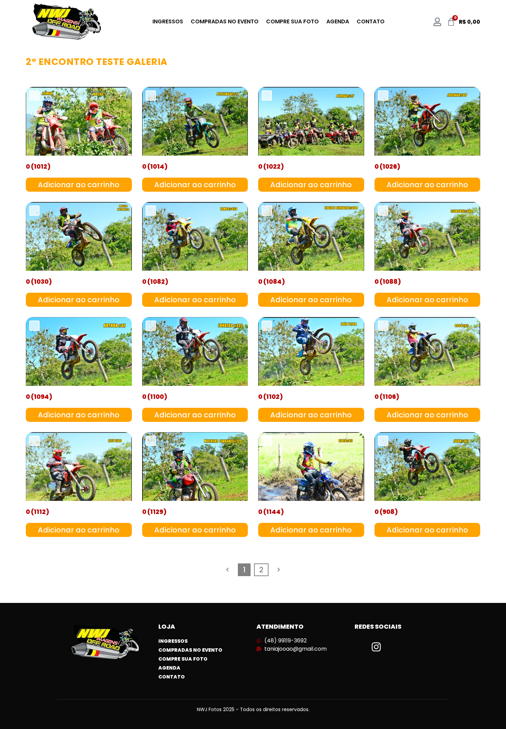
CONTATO (370, 21)
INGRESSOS (167, 21)
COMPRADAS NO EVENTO (225, 21)
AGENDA (337, 21)
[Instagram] (376, 647)
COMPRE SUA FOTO (292, 21)
